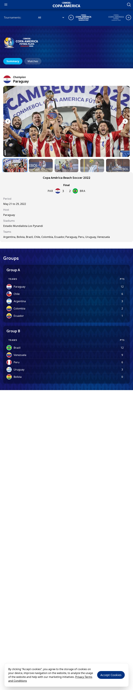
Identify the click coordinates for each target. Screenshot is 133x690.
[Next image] (125, 121)
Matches (33, 61)
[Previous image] (7, 121)
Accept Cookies (110, 675)
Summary (12, 61)
